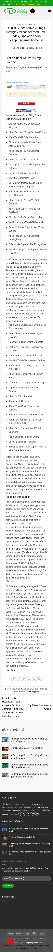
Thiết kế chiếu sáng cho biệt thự (27, 748)
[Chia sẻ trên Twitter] (24, 679)
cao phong (37, 48)
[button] (32, 10)
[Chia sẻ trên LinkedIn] (39, 679)
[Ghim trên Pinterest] (34, 679)
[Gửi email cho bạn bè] (29, 679)
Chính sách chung (27, 939)
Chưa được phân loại (26, 24)
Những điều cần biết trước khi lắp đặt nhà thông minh (29, 740)
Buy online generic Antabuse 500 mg (24, 604)
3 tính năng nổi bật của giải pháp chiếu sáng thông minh (30, 756)
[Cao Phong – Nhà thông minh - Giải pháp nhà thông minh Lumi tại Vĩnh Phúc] (15, 10)
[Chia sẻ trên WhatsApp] (13, 679)
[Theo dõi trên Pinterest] (37, 814)
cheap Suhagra (13, 263)
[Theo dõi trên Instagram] (24, 814)
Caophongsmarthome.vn (35, 943)
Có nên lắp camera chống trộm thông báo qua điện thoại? (29, 766)
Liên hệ (42, 939)
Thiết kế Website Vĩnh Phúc (33, 946)
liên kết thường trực (30, 692)
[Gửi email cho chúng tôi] (33, 814)
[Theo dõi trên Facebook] (20, 814)
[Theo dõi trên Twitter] (29, 814)
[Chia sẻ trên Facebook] (19, 679)
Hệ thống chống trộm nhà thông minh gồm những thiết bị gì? (29, 775)
